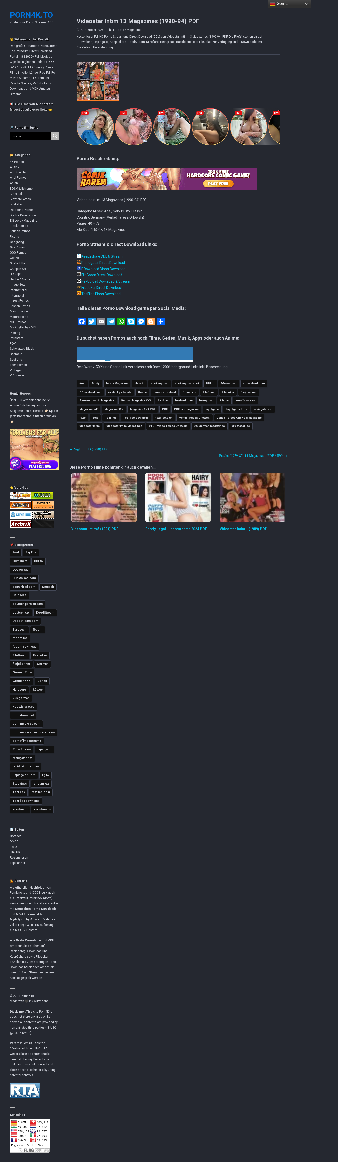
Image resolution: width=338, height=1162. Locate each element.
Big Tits (30, 552)
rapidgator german (26, 766)
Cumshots (20, 561)
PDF (165, 409)
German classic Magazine (96, 400)
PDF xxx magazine (186, 409)
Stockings (20, 783)
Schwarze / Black (22, 348)
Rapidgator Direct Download (103, 263)
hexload (163, 400)
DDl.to (38, 561)
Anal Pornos (18, 177)
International (18, 290)
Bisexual (16, 194)
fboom (37, 629)
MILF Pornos (18, 322)
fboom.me (20, 638)
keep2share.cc (23, 706)
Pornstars (16, 338)
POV (13, 343)
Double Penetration (23, 215)
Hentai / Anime (20, 279)
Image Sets (17, 284)
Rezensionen (19, 857)
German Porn (22, 672)
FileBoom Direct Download (101, 275)
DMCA (14, 841)
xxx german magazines (209, 426)
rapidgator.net (22, 758)
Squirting (16, 359)
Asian (14, 183)
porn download (23, 715)
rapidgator (44, 749)
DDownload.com (24, 578)
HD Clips (15, 274)
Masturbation (19, 311)
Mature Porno (19, 317)
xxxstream (20, 809)
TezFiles (19, 792)
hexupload (206, 400)
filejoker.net (21, 664)
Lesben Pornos (20, 306)
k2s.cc (38, 689)
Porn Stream (22, 749)
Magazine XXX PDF (142, 409)
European (19, 629)
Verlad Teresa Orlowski (194, 417)
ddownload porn (24, 587)
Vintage (15, 370)
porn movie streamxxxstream (34, 732)
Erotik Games (19, 226)
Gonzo (14, 258)
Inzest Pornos (19, 300)
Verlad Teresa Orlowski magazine (239, 417)
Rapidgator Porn (24, 775)
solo (95, 417)
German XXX (22, 681)
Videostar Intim (89, 426)
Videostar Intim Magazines (124, 426)
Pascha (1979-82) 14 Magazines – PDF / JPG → (253, 455)
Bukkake (16, 204)
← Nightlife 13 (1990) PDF (89, 449)
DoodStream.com (25, 621)
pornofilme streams (27, 740)
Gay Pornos (17, 247)
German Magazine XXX (136, 400)
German (42, 664)
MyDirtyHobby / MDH (23, 327)
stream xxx (41, 783)
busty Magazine (117, 383)
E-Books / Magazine (23, 220)
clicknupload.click (187, 383)
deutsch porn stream (28, 604)
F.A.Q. (14, 847)
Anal (16, 552)
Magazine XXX (113, 409)
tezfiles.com (41, 792)
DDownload (20, 569)
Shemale (16, 354)
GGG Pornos (18, 252)
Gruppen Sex (18, 269)
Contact (15, 836)
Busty (95, 383)
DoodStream (45, 612)
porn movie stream (26, 723)
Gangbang (17, 242)
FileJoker (40, 655)
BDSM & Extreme (21, 188)
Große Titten (18, 263)
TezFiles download (26, 801)
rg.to (45, 775)
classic (139, 383)
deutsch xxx (21, 612)
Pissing (15, 333)
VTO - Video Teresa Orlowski (168, 426)
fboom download (24, 646)
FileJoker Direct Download (101, 288)
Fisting (14, 236)
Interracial (17, 295)
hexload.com (184, 400)
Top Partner (17, 863)
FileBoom (19, 655)
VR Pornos (17, 375)
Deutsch (48, 587)
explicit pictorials (119, 392)
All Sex (14, 167)
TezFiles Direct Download (101, 294)
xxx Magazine (241, 426)
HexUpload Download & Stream (105, 281)
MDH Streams (26, 914)
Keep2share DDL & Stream (102, 256)
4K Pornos (17, 162)
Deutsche (19, 595)
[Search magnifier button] (55, 136)
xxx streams (42, 809)
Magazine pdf (88, 409)
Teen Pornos (18, 365)
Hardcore (19, 689)
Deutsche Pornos (22, 210)
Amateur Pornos (21, 172)
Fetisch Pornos (20, 231)
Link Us (15, 852)
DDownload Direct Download (103, 269)
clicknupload (159, 383)
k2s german (21, 698)
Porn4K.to (31, 15)
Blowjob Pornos (20, 199)
